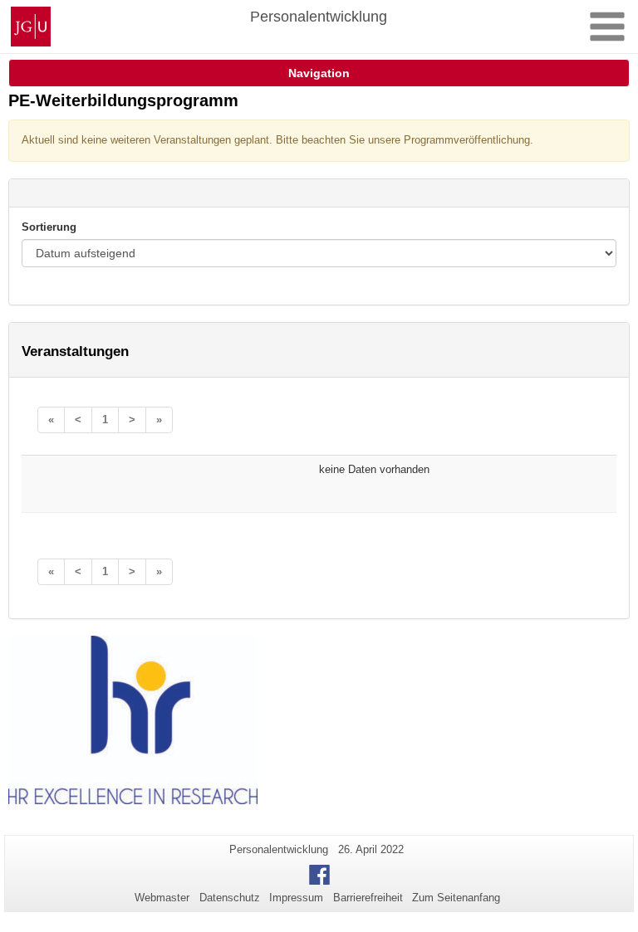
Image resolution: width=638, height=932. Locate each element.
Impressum (296, 897)
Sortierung (49, 227)
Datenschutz (229, 897)
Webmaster (162, 897)
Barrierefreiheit (368, 897)
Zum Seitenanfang (456, 897)
